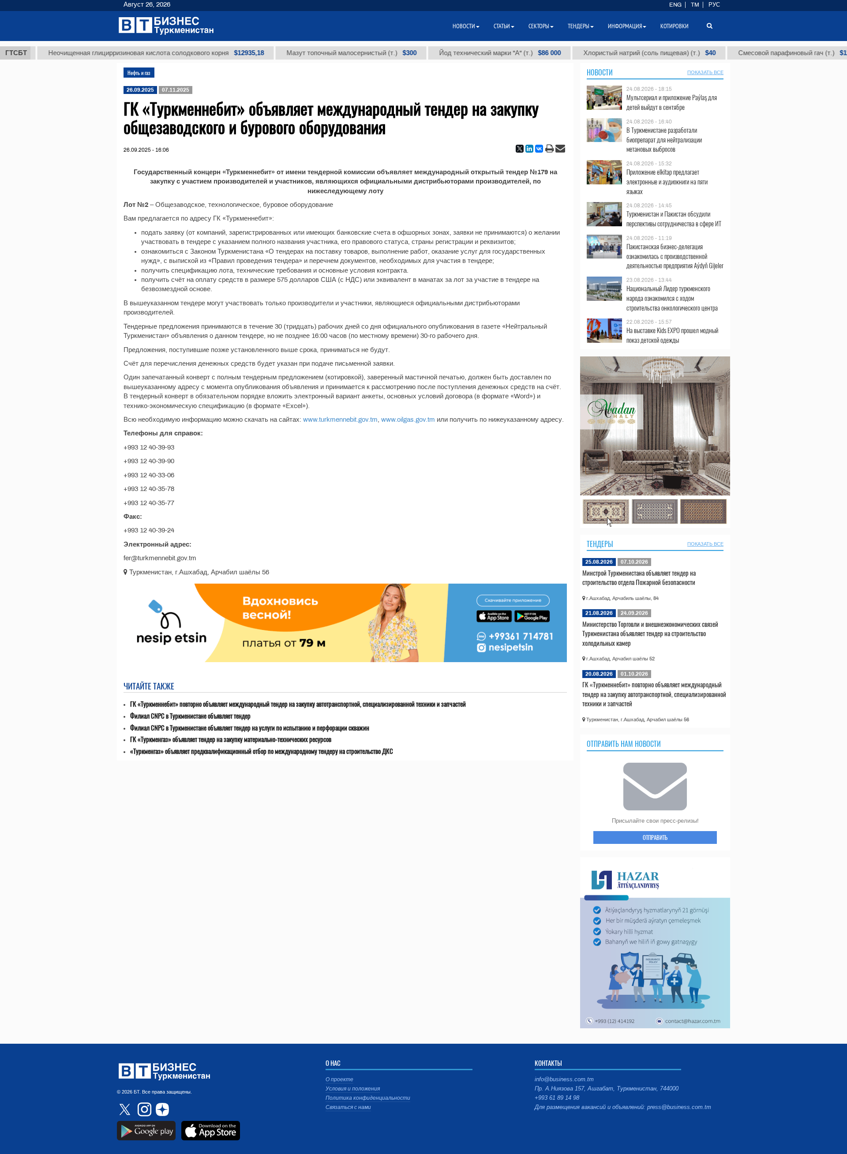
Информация (625, 26)
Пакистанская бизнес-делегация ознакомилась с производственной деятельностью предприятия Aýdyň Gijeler (674, 256)
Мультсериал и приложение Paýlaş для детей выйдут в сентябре (671, 102)
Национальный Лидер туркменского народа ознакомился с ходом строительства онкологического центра (672, 298)
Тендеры (600, 544)
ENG (675, 5)
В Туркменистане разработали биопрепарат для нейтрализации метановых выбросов (664, 139)
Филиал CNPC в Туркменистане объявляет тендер (190, 715)
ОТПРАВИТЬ (655, 837)
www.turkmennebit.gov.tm (340, 419)
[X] (520, 149)
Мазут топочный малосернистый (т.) (315, 52)
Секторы (538, 26)
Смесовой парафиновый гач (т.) (760, 52)
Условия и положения (353, 1089)
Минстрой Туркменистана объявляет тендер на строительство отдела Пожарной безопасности (639, 577)
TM (695, 5)
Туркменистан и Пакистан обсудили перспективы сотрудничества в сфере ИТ (673, 218)
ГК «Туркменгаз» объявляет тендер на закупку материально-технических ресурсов (230, 739)
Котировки (674, 26)
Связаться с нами (348, 1107)
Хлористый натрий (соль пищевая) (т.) (613, 52)
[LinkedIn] (529, 149)
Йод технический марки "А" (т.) (463, 52)
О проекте (339, 1079)
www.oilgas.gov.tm (408, 419)
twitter (126, 1109)
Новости (600, 72)
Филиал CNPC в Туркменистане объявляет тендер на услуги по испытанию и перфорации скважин (249, 727)
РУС (714, 5)
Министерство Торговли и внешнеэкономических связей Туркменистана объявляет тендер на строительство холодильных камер (650, 633)
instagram (143, 1109)
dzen (161, 1109)
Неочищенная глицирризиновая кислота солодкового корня (119, 52)
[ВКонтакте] (539, 149)
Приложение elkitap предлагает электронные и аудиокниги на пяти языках (667, 181)
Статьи (502, 26)
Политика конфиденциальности (368, 1098)
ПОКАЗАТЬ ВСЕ (705, 72)
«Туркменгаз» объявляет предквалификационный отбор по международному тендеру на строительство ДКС (261, 751)
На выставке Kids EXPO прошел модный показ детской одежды (672, 335)
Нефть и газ (138, 72)
